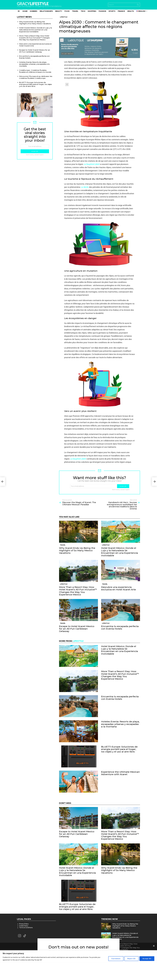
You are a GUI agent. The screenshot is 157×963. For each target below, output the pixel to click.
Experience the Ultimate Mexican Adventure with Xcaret (120, 773)
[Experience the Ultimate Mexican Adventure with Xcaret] (78, 782)
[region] (78, 956)
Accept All (147, 958)
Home (25, 11)
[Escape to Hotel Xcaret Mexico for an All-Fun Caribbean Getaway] (78, 610)
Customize (115, 958)
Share (62, 40)
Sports (112, 11)
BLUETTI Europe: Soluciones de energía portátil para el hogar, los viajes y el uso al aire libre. (119, 749)
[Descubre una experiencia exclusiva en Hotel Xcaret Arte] (120, 571)
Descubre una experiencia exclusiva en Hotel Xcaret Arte (118, 588)
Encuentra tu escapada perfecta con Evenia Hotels (120, 627)
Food (67, 11)
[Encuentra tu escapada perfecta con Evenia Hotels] (120, 610)
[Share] (99, 104)
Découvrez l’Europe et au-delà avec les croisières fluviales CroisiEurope (35, 77)
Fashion (102, 11)
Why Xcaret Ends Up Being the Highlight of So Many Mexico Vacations (77, 550)
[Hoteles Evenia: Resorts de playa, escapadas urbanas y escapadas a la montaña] (78, 731)
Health (130, 11)
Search (138, 5)
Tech (83, 11)
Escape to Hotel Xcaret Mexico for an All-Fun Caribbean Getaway (76, 629)
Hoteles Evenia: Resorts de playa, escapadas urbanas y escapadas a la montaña (120, 724)
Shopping (92, 11)
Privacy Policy (24, 924)
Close (154, 946)
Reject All (131, 958)
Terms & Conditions (26, 927)
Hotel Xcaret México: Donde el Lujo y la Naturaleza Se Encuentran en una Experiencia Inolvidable (119, 552)
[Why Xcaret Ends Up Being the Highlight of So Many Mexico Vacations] (78, 532)
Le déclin (85, 187)
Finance (121, 11)
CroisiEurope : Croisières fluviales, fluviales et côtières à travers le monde (35, 71)
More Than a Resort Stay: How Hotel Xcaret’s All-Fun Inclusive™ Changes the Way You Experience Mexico (78, 591)
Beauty (58, 11)
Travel (75, 11)
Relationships (46, 11)
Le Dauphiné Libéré (78, 459)
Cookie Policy (23, 926)
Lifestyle (105, 545)
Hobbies (33, 11)
